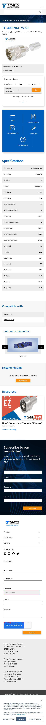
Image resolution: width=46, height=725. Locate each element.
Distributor (8, 84)
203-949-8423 (10, 654)
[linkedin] (5, 553)
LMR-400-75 (8, 314)
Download (23, 380)
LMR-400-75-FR (9, 320)
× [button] (41, 699)
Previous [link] (19, 101)
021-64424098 (10, 666)
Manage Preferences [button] (9, 719)
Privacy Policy (20, 714)
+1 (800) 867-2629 (12, 651)
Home (4, 20)
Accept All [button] (21, 719)
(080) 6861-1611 (11, 681)
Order (34, 84)
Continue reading (9, 430)
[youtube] (9, 553)
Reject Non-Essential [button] (35, 719)
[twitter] (18, 553)
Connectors (11, 20)
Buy (36, 90)
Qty (20, 84)
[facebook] (13, 553)
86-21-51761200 (11, 664)
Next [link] (26, 101)
